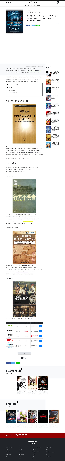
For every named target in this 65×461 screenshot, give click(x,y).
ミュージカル (34, 452)
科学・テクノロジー (48, 456)
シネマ (28, 5)
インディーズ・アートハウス (36, 447)
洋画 (31, 5)
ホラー (7, 452)
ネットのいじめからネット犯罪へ (13, 84)
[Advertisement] (33, 48)
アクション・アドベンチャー (10, 447)
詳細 (40, 326)
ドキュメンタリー (8, 451)
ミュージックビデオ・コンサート (50, 452)
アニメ (20, 447)
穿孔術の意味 (11, 94)
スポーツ (47, 449)
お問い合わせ (38, 5)
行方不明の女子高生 (12, 90)
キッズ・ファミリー (48, 447)
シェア (28, 25)
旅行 (6, 456)
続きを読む (24, 353)
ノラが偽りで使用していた (13, 92)
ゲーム (7, 449)
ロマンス (33, 454)
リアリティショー (21, 454)
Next (57, 420)
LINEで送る (38, 25)
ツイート (33, 25)
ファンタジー (47, 451)
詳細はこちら (10, 332)
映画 (25, 5)
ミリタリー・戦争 (8, 454)
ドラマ (20, 451)
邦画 (34, 5)
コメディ (20, 449)
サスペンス (27, 12)
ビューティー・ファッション (36, 451)
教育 (46, 454)
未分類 (20, 456)
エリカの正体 (10, 87)
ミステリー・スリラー (34, 12)
